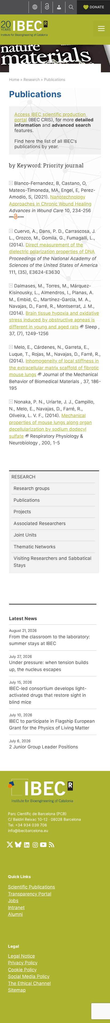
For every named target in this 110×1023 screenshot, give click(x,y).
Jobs (13, 900)
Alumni (15, 914)
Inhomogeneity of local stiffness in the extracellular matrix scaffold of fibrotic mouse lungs (54, 367)
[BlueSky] (18, 844)
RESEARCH (23, 476)
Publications (27, 500)
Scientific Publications (31, 887)
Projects (22, 511)
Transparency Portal (29, 894)
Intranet (16, 907)
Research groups (32, 488)
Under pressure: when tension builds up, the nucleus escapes (48, 666)
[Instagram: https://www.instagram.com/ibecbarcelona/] (35, 844)
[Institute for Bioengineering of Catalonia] (24, 28)
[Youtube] (43, 844)
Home (14, 79)
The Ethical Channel (29, 983)
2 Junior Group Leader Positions (43, 747)
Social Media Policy (28, 976)
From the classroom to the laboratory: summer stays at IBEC (49, 640)
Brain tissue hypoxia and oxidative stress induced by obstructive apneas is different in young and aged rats (54, 319)
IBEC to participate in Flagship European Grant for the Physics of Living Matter (52, 724)
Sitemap (17, 990)
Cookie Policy (22, 969)
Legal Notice (21, 956)
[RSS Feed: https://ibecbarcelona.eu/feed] (51, 844)
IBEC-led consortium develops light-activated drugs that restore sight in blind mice (48, 695)
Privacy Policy (22, 962)
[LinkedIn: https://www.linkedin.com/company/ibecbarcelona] (26, 844)
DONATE (97, 7)
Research (31, 79)
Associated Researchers (40, 523)
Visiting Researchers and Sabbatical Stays (52, 562)
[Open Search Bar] (71, 7)
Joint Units (25, 535)
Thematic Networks (35, 546)
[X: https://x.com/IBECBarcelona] (10, 844)
